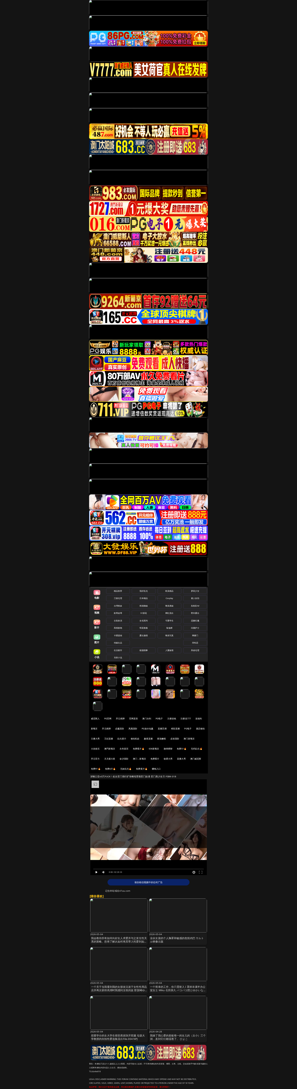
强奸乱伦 (144, 591)
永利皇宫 (124, 748)
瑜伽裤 (169, 627)
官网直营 (133, 718)
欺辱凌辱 (118, 613)
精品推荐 (118, 591)
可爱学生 (169, 620)
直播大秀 (181, 758)
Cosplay (169, 598)
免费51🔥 (181, 748)
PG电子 (159, 718)
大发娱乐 (95, 748)
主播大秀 (95, 738)
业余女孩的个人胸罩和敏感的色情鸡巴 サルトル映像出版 (177, 939)
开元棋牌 (120, 718)
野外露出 (195, 613)
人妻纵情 (169, 650)
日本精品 (144, 598)
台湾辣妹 (118, 605)
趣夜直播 (148, 738)
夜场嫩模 (161, 738)
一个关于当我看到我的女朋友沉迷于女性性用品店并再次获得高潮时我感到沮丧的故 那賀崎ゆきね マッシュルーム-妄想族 (119, 990)
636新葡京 (154, 748)
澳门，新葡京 (139, 758)
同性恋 (195, 642)
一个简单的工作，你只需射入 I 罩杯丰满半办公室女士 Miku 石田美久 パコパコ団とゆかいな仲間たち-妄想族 (178, 990)
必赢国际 (119, 728)
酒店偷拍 (200, 728)
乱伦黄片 (121, 738)
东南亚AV (195, 605)
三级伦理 (118, 598)
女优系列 (144, 620)
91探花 (143, 613)
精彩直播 (175, 728)
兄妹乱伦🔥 (126, 768)
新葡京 (94, 728)
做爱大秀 (168, 758)
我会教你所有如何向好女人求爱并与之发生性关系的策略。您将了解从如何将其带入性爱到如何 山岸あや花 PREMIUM (119, 941)
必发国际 (174, 738)
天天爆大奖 (109, 758)
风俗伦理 (195, 650)
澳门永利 (146, 718)
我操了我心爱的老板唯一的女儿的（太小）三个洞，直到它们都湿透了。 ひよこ (178, 1037)
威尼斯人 (95, 718)
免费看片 (155, 758)
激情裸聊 (168, 748)
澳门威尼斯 (195, 758)
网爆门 (195, 635)
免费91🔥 (96, 768)
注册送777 (186, 718)
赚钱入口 (156, 768)
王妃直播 (108, 738)
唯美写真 (169, 635)
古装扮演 (118, 620)
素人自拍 (195, 598)
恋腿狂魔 (195, 620)
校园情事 (144, 650)
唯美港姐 (169, 605)
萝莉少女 (195, 591)
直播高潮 (162, 728)
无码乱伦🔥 (196, 748)
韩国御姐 (144, 605)
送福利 (198, 718)
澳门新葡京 (189, 738)
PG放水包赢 (147, 728)
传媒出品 (118, 642)
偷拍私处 (135, 738)
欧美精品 (169, 591)
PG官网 (108, 718)
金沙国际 (124, 758)
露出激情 (144, 635)
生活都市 (118, 650)
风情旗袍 (118, 627)
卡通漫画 (118, 635)
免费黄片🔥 (141, 768)
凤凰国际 (133, 728)
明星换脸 (144, 627)
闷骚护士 (195, 627)
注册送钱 (171, 718)
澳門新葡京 (109, 748)
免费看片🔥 (138, 748)
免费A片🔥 (110, 768)
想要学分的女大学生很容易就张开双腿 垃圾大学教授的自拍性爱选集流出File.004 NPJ (118, 1037)
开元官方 (95, 758)
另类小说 (118, 657)
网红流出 (169, 613)
